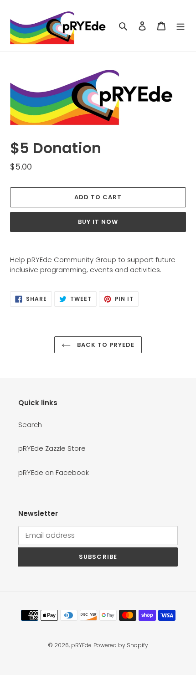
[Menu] (180, 26)
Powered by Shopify (120, 645)
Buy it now (98, 221)
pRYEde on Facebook (53, 472)
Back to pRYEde (105, 344)
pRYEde (81, 645)
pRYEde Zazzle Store (52, 448)
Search (30, 424)
